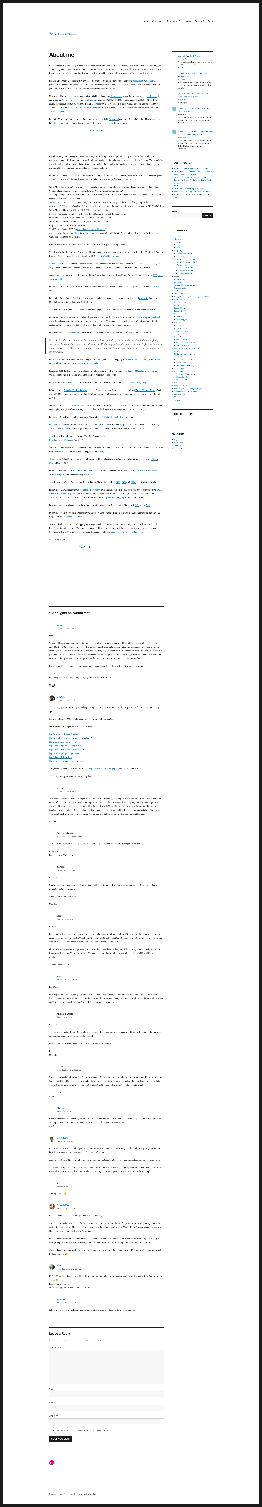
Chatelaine (58, 451)
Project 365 (114, 119)
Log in (176, 439)
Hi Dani (60, 1066)
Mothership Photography (179, 21)
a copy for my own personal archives (126, 531)
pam (59, 1265)
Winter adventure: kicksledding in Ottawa (189, 185)
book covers (152, 96)
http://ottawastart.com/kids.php (102, 768)
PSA (175, 382)
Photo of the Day (182, 377)
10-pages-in (180, 279)
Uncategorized (179, 394)
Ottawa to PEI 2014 (186, 267)
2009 (155, 275)
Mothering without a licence (184, 354)
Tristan (178, 247)
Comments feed (180, 445)
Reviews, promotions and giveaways (187, 388)
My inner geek (179, 368)
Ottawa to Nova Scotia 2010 (186, 262)
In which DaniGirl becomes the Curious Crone (191, 168)
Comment (55, 1347)
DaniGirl (61, 696)
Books (176, 276)
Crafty (176, 290)
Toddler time (181, 362)
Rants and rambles (181, 385)
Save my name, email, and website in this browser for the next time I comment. (81, 1430)
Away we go (178, 250)
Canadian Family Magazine (75, 390)
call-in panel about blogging (112, 497)
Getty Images (116, 96)
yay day (177, 400)
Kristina (63, 497)
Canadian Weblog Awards (107, 255)
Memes (179, 316)
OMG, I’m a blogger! (197, 56)
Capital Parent (55, 263)
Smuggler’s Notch (57, 424)
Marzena (61, 1107)
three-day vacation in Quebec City (87, 470)
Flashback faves (180, 302)
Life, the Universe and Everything (186, 348)
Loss (176, 351)
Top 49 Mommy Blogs (145, 390)
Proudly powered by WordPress (85, 1494)
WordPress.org (179, 448)
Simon (178, 244)
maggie (60, 624)
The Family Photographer (185, 380)
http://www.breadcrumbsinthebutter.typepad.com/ (70, 737)
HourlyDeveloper (184, 108)
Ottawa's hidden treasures (185, 342)
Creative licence (180, 293)
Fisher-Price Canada (135, 359)
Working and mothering (185, 365)
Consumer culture (180, 288)
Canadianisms (179, 282)
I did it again (58, 122)
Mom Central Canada (88, 363)
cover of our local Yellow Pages (84, 107)
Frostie (178, 325)
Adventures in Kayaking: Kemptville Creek (190, 177)
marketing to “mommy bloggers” (91, 229)
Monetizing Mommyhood (149, 317)
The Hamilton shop (185, 93)
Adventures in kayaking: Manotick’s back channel (192, 191)
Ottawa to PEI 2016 (186, 273)
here (101, 451)
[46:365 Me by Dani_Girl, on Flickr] (106, 566)
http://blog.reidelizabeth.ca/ (60, 757)
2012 (118, 309)
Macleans (88, 99)
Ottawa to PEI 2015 (186, 270)
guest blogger (74, 393)
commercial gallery (57, 111)
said (159, 263)
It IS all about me (180, 328)
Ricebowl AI (182, 56)
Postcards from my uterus (185, 359)
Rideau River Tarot (204, 21)
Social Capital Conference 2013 (63, 202)
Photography (179, 371)
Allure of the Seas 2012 (185, 253)
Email (52, 1402)
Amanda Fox (63, 1205)
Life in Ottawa (179, 336)
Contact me (157, 21)
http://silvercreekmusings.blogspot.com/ (66, 760)
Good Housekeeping (71, 99)
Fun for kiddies (179, 305)
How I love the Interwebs (183, 313)
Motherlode (90, 232)
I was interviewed (72, 405)
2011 (160, 275)
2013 (62, 278)
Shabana (61, 1299)
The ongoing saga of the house (185, 391)
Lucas (178, 242)
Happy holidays (180, 311)
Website (53, 1416)
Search (174, 211)
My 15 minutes (182, 334)
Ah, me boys (178, 239)
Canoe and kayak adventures (184, 285)
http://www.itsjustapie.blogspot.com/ (65, 753)
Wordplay (177, 397)
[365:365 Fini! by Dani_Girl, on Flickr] (106, 140)
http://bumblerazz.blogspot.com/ (63, 741)
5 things (177, 236)
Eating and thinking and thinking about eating (191, 296)
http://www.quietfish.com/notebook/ (64, 734)
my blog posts (105, 424)
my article (143, 298)
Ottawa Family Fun (183, 339)
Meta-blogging (182, 319)
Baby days (180, 357)
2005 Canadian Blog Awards (71, 516)
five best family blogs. (137, 382)
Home (145, 21)
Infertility (177, 322)
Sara (59, 976)
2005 (137, 505)
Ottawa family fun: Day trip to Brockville (189, 188)
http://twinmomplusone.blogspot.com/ (65, 745)
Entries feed (178, 442)
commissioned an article (59, 428)
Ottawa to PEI (181, 265)
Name (52, 1389)
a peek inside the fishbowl (89, 489)
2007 (124, 482)
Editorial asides (180, 299)
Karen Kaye (62, 1137)
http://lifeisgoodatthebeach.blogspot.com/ (66, 749)
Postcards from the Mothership (60, 1494)
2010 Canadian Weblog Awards (145, 370)
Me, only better (182, 331)
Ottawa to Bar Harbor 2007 (186, 259)
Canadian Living (74, 332)
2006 (118, 482)
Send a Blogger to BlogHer (115, 416)
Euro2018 (180, 256)
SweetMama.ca (73, 382)
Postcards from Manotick (185, 345)
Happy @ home (180, 308)
